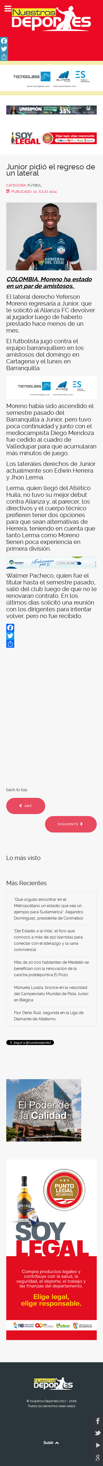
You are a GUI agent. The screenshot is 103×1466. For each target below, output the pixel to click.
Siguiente (69, 824)
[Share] (51, 57)
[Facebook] (51, 41)
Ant (27, 806)
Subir (49, 1442)
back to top (16, 789)
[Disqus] (51, 716)
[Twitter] (51, 49)
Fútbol (35, 185)
